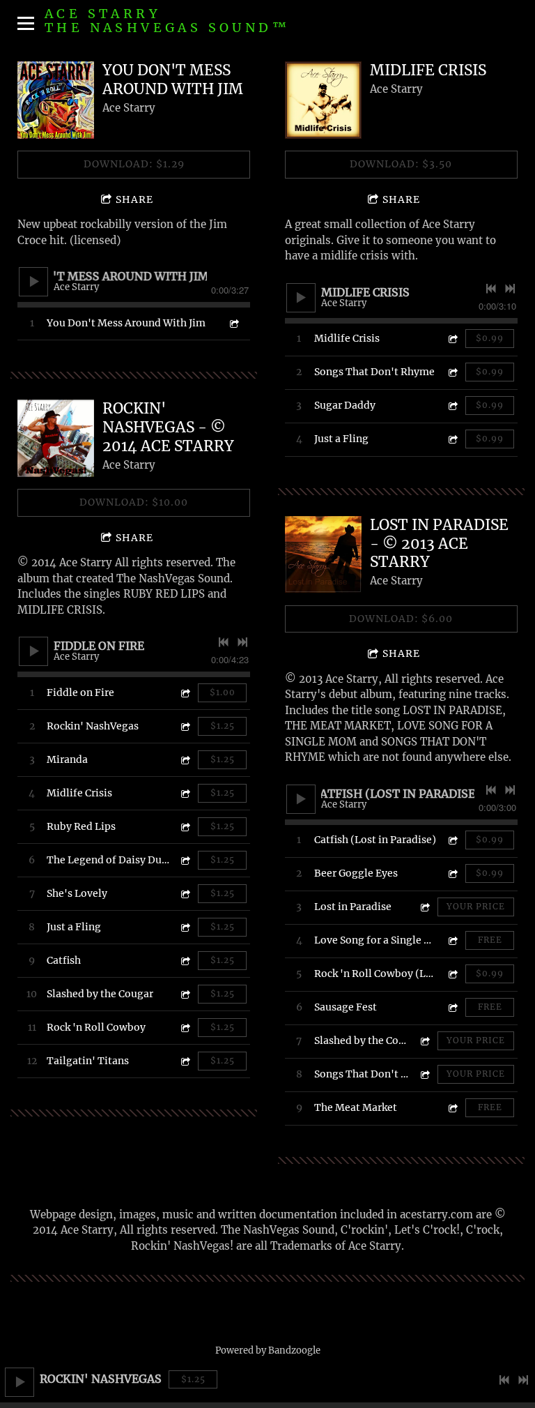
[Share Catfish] (184, 960)
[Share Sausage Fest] (452, 1007)
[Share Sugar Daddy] (452, 405)
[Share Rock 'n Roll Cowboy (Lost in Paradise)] (452, 974)
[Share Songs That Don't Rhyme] (452, 372)
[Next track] (523, 1380)
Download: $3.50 (401, 164)
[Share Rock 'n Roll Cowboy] (184, 1027)
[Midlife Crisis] (323, 99)
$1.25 (193, 1379)
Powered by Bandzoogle (267, 1350)
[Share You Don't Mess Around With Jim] (233, 323)
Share (134, 199)
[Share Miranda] (184, 760)
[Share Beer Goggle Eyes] (452, 873)
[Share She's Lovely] (184, 893)
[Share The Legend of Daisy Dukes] (184, 860)
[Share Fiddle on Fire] (184, 693)
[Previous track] (504, 1380)
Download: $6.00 (401, 618)
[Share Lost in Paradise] (424, 907)
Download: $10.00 (133, 502)
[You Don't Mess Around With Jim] (55, 99)
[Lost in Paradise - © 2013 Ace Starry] (323, 554)
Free (490, 939)
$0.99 (490, 338)
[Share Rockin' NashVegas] (184, 726)
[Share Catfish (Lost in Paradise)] (452, 840)
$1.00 (222, 692)
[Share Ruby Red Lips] (184, 826)
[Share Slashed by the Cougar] (184, 994)
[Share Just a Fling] (184, 927)
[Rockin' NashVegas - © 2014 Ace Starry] (55, 438)
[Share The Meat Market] (452, 1107)
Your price (476, 906)
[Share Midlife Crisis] (184, 793)
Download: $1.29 (134, 164)
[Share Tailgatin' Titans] (184, 1061)
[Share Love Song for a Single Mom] (452, 940)
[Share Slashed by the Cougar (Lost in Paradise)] (424, 1041)
